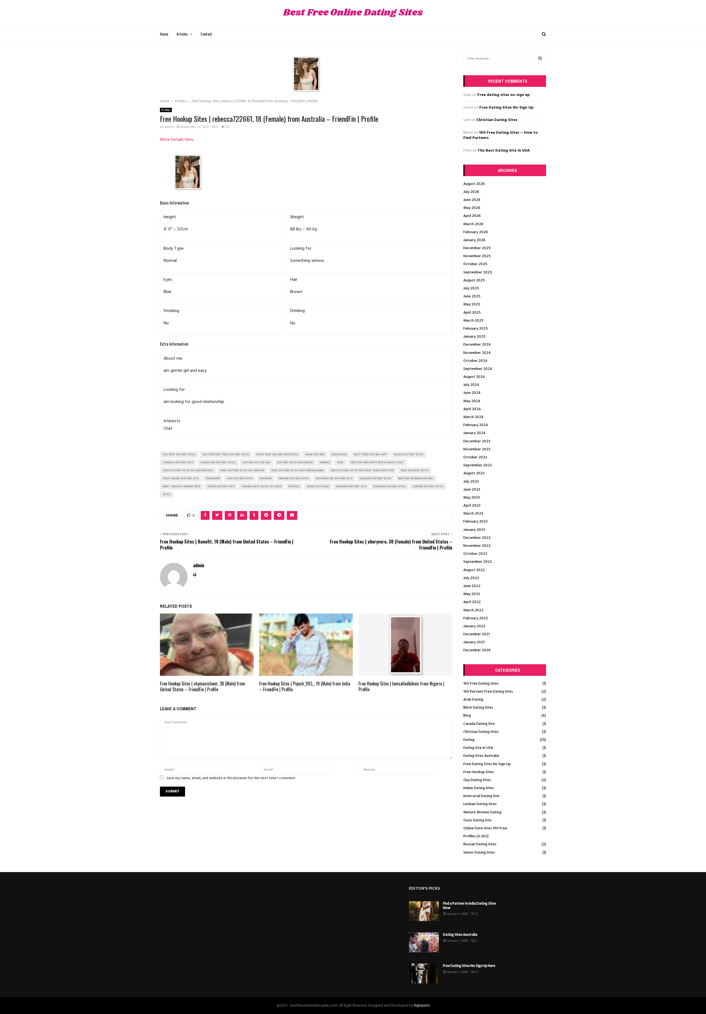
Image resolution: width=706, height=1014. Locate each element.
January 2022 (474, 626)
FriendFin (213, 478)
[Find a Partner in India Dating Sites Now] (424, 911)
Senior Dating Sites (479, 852)
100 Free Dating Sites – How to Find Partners (500, 135)
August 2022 (474, 570)
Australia (339, 454)
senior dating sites (428, 486)
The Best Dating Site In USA (504, 150)
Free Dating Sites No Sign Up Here (469, 966)
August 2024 (474, 377)
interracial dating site (334, 478)
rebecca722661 (318, 486)
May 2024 (471, 401)
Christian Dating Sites (496, 120)
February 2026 (475, 232)
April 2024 (472, 409)
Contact (206, 34)
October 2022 (475, 554)
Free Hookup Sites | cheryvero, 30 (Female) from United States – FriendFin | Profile (391, 544)
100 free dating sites (179, 454)
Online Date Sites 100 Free (485, 828)
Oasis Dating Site (477, 820)
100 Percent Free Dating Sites (488, 691)
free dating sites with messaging (297, 470)
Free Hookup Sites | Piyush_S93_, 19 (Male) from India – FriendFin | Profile (304, 686)
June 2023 (471, 489)
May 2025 (471, 304)
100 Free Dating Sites (481, 684)
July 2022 (471, 578)
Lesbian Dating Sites (480, 804)
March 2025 (473, 321)
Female (325, 462)
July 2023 (471, 481)
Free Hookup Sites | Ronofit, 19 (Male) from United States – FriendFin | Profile (226, 544)
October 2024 (475, 361)
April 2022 (472, 602)
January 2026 (474, 240)
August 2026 (474, 184)
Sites (166, 494)
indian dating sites (294, 478)
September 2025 (477, 272)
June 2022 (471, 586)
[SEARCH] (540, 58)
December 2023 (476, 441)
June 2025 (471, 296)
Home (164, 34)
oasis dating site (220, 486)
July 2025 (471, 288)
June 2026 (471, 200)
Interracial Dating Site (481, 796)
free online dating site (181, 478)
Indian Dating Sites (478, 788)
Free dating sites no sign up (503, 95)
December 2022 (477, 538)
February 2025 (475, 329)
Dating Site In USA (478, 748)
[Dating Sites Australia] (424, 942)
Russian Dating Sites (479, 844)
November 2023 (476, 449)
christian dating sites (218, 462)
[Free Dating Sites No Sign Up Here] (424, 973)
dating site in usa (256, 462)
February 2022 (475, 618)
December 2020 (477, 650)
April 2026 (472, 216)
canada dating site (178, 462)
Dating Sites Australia (481, 756)
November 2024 (477, 353)
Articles (182, 34)
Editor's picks (424, 888)
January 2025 (474, 336)
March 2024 (473, 417)
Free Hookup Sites (478, 772)
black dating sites (408, 454)
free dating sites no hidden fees (188, 470)
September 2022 (477, 562)
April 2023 (471, 505)
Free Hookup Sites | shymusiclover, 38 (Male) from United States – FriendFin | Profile (202, 686)
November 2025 (477, 256)
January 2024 (474, 433)
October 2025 (475, 264)
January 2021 (474, 642)
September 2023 (477, 465)
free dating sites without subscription (362, 470)
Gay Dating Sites (477, 780)
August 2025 (474, 280)
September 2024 (477, 369)
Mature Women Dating (482, 812)
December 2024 (477, 344)
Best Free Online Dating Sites (353, 12)
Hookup (266, 478)
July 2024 (471, 385)
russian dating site (351, 486)
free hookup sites (414, 470)
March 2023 (473, 513)
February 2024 (475, 425)
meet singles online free (181, 486)
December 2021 (476, 634)
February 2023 (475, 521)
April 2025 (472, 313)
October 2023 (475, 457)
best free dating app (370, 454)
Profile (294, 486)
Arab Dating (473, 699)
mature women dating (415, 478)
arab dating (315, 454)
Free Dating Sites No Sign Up (506, 107)
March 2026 (473, 224)
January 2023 (474, 530)
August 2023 (474, 473)
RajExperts (422, 1005)
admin (169, 127)
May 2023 (471, 497)
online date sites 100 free (261, 486)
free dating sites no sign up (242, 470)
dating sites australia (295, 462)
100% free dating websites (277, 454)
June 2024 (472, 393)
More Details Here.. (177, 139)
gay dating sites (240, 478)
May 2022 (471, 594)
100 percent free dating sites (225, 454)
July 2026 (471, 192)
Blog (467, 715)
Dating (468, 740)
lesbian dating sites (375, 478)
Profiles (165, 110)
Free (340, 462)
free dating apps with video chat (377, 462)
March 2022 (473, 610)
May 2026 (471, 208)
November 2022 (477, 546)
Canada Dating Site (479, 724)
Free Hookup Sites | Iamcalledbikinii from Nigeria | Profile (401, 686)
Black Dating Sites (478, 707)
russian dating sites (389, 486)
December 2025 (477, 248)
